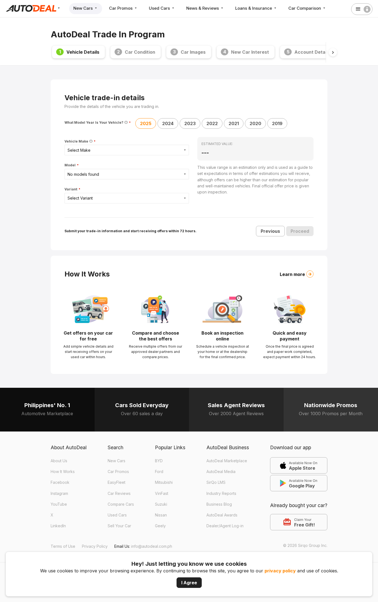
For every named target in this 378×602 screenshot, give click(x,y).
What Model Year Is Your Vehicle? (94, 123)
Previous (270, 231)
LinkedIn (58, 525)
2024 (168, 123)
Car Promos (121, 8)
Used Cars (160, 8)
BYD (159, 460)
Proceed (300, 231)
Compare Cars (121, 504)
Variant (71, 189)
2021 (234, 123)
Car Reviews (119, 493)
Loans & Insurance (254, 8)
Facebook (60, 482)
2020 (255, 123)
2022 (212, 123)
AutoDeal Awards (221, 515)
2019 (277, 123)
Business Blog (219, 504)
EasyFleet (116, 482)
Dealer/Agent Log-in (225, 525)
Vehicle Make (76, 141)
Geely (160, 525)
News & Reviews (203, 8)
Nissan (161, 515)
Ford (159, 471)
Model (70, 165)
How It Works (63, 471)
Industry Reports (221, 493)
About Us (59, 460)
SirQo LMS (216, 482)
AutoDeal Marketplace (226, 460)
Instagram (59, 493)
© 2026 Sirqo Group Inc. (305, 545)
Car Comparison (305, 8)
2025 (145, 123)
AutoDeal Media (220, 471)
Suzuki (161, 504)
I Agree (189, 582)
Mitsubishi (164, 482)
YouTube (59, 504)
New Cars (83, 8)
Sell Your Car (119, 525)
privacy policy (280, 570)
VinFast (161, 493)
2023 (190, 123)
